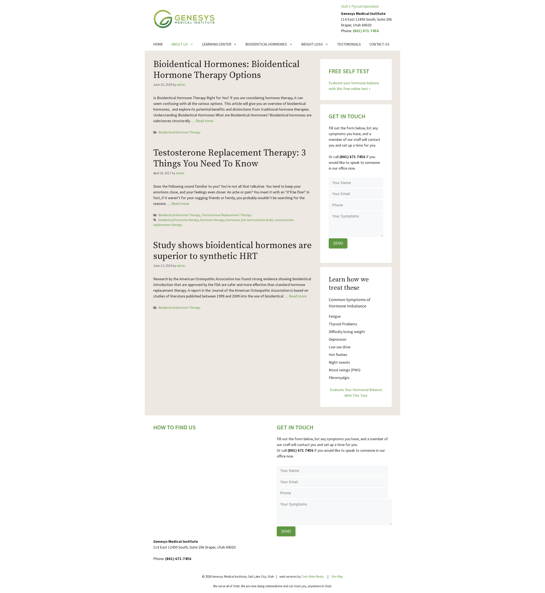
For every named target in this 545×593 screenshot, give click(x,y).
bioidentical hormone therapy (178, 220)
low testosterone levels (257, 220)
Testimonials (349, 44)
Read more (204, 120)
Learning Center (216, 44)
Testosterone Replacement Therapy (226, 215)
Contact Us (379, 44)
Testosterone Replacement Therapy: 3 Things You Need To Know (229, 158)
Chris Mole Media (312, 576)
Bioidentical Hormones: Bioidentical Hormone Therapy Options (226, 70)
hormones (232, 220)
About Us (179, 44)
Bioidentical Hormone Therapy (179, 132)
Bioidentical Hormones (266, 44)
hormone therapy (212, 220)
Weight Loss (312, 44)
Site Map (337, 576)
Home (158, 44)
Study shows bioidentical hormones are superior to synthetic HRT (232, 251)
